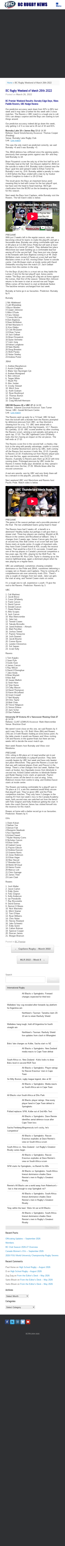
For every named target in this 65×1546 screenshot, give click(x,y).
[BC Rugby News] (26, 4)
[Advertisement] (32, 43)
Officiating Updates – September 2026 (23, 1238)
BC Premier (20, 942)
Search (9, 975)
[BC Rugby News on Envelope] (23, 1322)
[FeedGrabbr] (32, 1228)
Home (9, 83)
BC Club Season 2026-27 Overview (22, 1247)
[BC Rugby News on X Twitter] (12, 1322)
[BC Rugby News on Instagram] (17, 1322)
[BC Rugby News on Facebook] (7, 1322)
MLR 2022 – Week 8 (32, 959)
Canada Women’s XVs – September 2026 (25, 1251)
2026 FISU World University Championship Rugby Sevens (32, 1255)
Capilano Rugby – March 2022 (33, 948)
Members (10, 1243)
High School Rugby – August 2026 (34, 1267)
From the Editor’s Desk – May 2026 (33, 1275)
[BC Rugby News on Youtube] (28, 1322)
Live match (16, 140)
